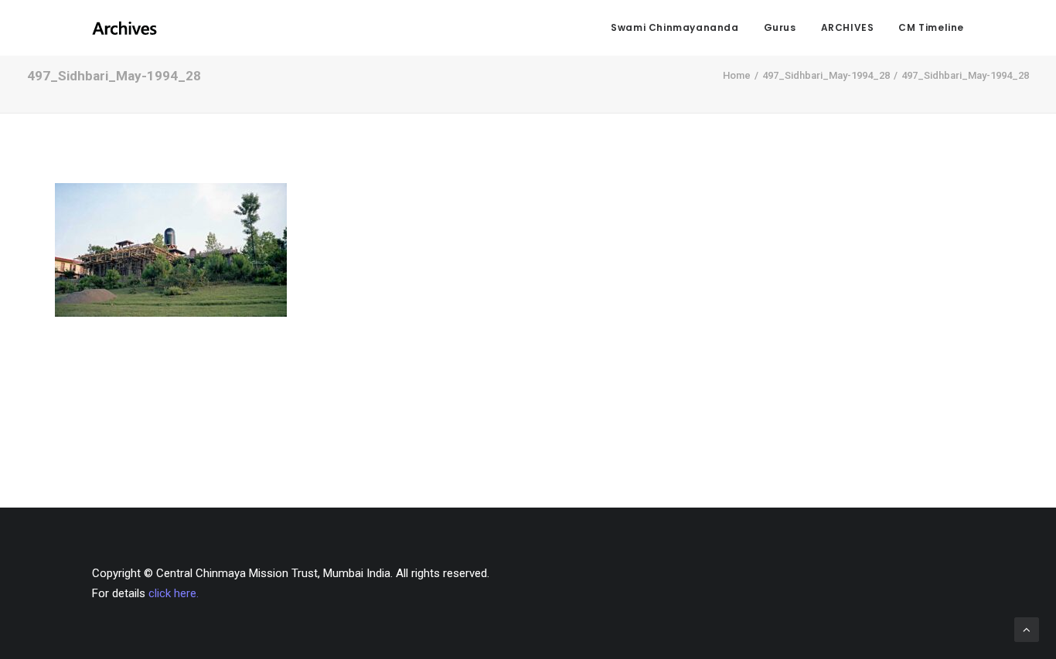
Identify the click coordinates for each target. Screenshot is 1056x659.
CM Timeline (931, 27)
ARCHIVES (847, 27)
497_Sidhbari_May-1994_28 (826, 75)
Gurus (780, 27)
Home (737, 75)
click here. (173, 593)
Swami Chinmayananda (674, 27)
